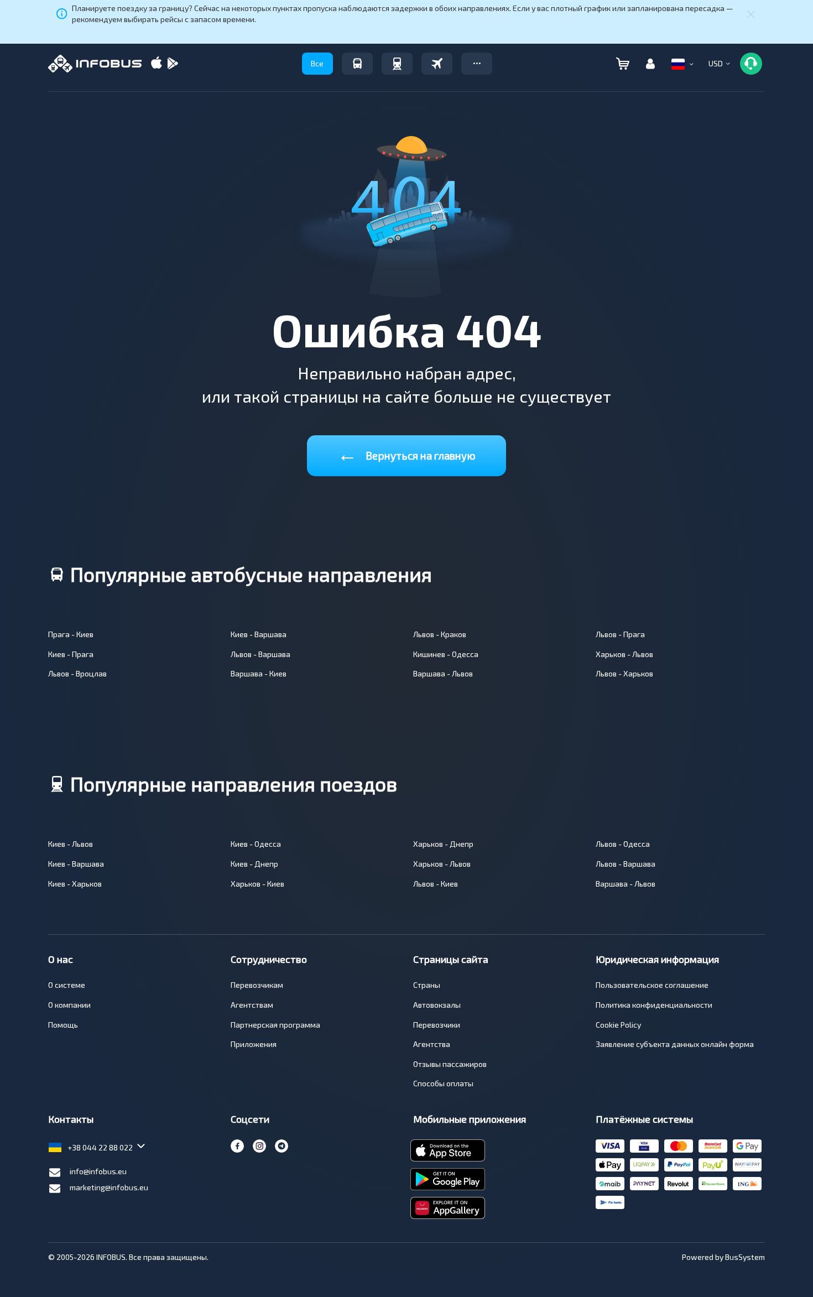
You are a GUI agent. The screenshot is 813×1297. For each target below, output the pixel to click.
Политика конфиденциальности (654, 1004)
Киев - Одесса (256, 843)
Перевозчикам (257, 984)
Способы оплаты (443, 1083)
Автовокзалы (437, 1004)
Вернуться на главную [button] (406, 453)
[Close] (751, 14)
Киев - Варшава (258, 634)
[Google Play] (172, 63)
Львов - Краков (439, 634)
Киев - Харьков (75, 883)
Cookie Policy (618, 1024)
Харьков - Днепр (443, 843)
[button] (476, 64)
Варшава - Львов (443, 673)
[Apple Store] (156, 63)
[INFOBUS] (95, 63)
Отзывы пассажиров (450, 1064)
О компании (69, 1004)
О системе (66, 984)
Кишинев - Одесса (445, 654)
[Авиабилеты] (436, 64)
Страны (426, 984)
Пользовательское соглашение (652, 984)
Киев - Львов (70, 843)
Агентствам (252, 1004)
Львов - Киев (435, 883)
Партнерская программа (275, 1024)
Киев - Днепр (254, 863)
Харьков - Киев (257, 883)
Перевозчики (436, 1024)
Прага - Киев (70, 634)
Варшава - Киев (258, 673)
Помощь (63, 1024)
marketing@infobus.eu (109, 1187)
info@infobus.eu (98, 1171)
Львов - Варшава (260, 654)
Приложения (254, 1044)
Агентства (431, 1044)
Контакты (70, 1119)
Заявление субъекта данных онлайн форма (675, 1044)
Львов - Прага (620, 634)
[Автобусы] (357, 64)
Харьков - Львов (624, 654)
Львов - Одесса (623, 843)
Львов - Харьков (624, 673)
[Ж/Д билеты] (397, 64)
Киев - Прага (70, 654)
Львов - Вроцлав (77, 673)
